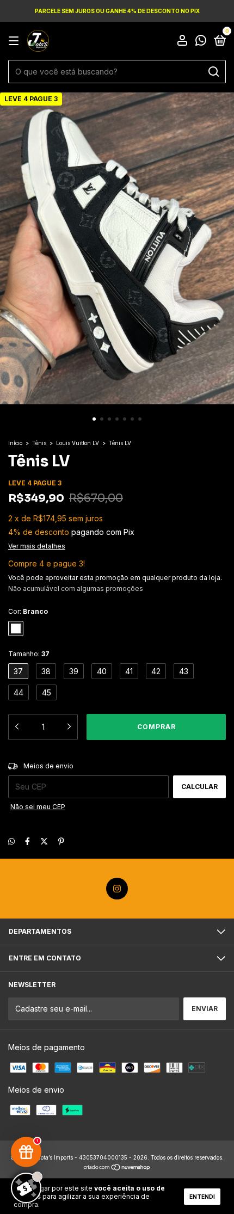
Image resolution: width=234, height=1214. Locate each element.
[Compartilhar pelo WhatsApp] (11, 841)
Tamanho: (29, 654)
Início (15, 443)
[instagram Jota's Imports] (117, 888)
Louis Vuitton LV (77, 443)
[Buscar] (213, 72)
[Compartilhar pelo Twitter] (44, 841)
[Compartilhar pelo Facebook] (27, 841)
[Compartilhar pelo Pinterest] (61, 841)
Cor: (28, 611)
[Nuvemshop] (117, 1168)
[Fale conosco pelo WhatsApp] (201, 41)
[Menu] (15, 41)
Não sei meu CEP (37, 807)
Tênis (39, 443)
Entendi (202, 1196)
